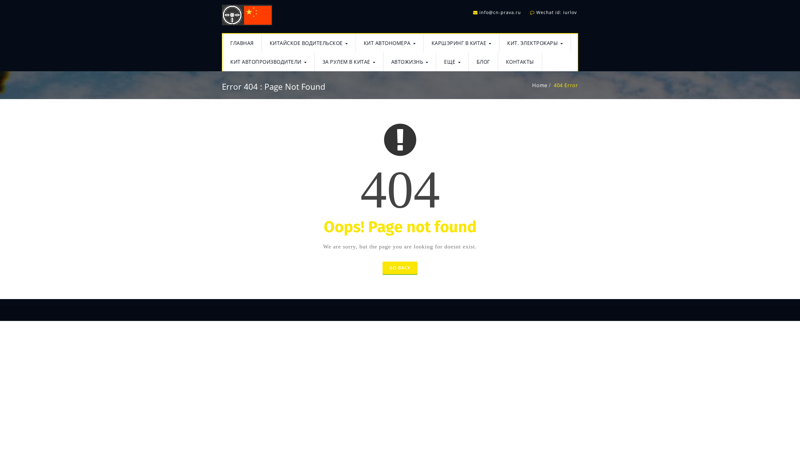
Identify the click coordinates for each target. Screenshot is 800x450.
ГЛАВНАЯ (242, 43)
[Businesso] (247, 13)
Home (540, 85)
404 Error (566, 85)
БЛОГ (483, 61)
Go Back (400, 268)
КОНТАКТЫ (520, 61)
